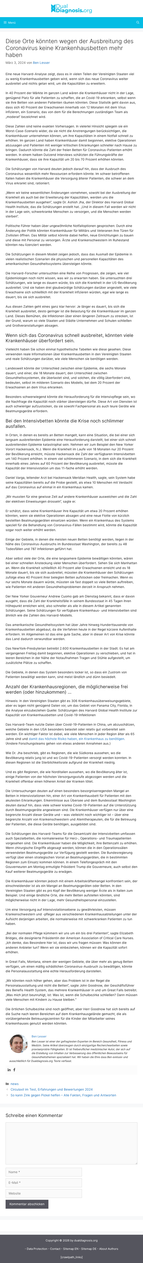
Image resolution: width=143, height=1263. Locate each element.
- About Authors (107, 1249)
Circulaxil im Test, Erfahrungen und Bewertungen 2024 (52, 1089)
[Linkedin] (9, 1070)
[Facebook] (14, 1070)
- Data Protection (36, 1249)
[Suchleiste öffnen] (138, 22)
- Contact (54, 1249)
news (15, 1084)
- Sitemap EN (69, 1249)
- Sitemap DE (87, 1249)
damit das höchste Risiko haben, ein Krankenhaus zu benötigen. (77, 739)
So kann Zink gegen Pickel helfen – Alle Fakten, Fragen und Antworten (63, 1095)
